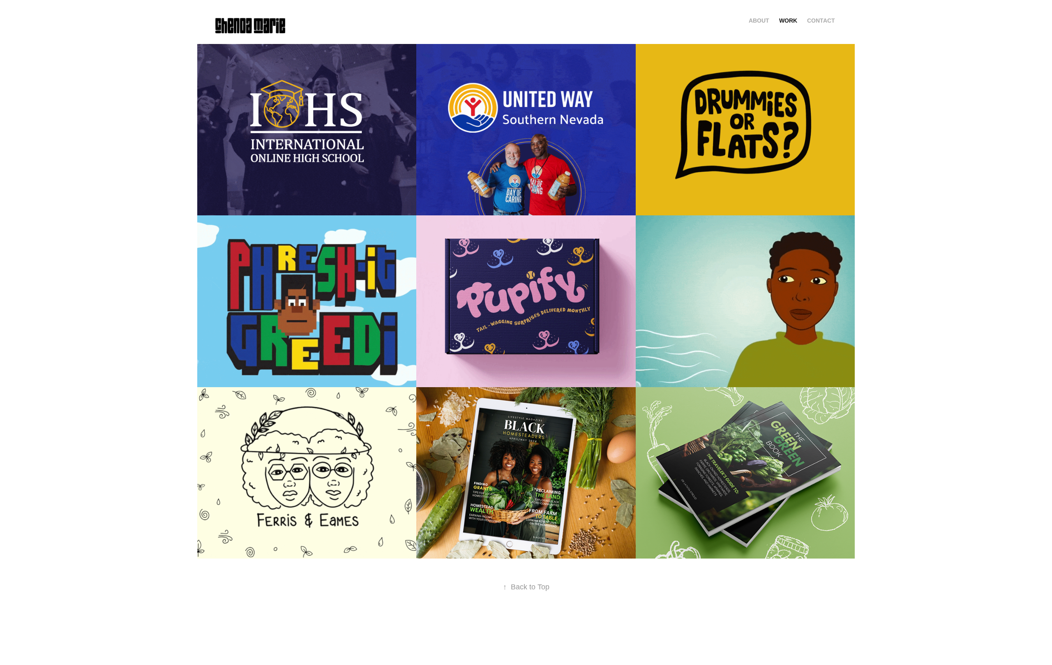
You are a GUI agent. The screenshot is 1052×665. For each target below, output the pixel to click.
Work (788, 20)
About (759, 20)
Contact (821, 20)
